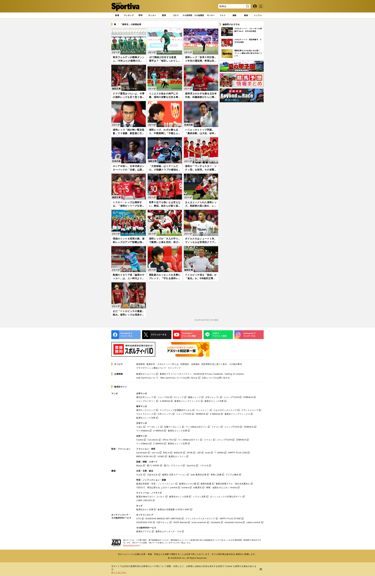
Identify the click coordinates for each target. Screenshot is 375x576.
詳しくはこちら (118, 572)
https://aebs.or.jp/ (131, 545)
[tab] (140, 15)
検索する (247, 6)
